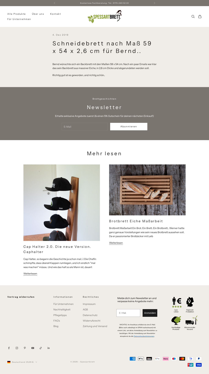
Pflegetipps (60, 315)
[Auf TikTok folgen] (40, 348)
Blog (55, 326)
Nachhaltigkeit (61, 309)
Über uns (38, 14)
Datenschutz (90, 315)
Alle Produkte (16, 14)
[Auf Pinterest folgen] (24, 348)
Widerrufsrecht (91, 320)
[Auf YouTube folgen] (32, 348)
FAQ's (56, 320)
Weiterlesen (30, 273)
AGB (85, 309)
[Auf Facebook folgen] (8, 348)
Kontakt (55, 14)
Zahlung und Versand (95, 326)
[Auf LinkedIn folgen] (48, 348)
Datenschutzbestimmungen (144, 336)
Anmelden (150, 313)
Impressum (89, 303)
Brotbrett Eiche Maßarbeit (136, 221)
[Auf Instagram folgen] (16, 348)
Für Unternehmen (19, 19)
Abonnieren (128, 126)
